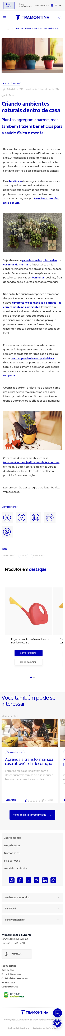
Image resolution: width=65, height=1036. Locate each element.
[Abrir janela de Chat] (57, 1012)
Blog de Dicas (12, 845)
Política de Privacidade (18, 1028)
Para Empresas (8, 983)
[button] (57, 1023)
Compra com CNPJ (10, 987)
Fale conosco (12, 860)
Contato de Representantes (15, 978)
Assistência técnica (15, 868)
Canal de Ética (8, 970)
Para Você (8, 5)
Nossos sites (11, 853)
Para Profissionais (25, 5)
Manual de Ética (9, 966)
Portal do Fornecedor (11, 974)
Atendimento (40, 6)
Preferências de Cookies (44, 1028)
